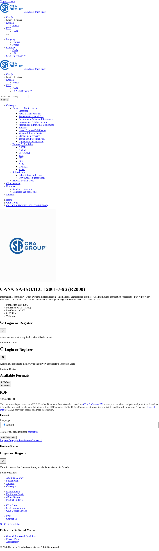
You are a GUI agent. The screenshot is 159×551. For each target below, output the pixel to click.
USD (8, 28)
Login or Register (14, 453)
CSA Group (24, 152)
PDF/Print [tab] (5, 382)
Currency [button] (10, 47)
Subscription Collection (30, 175)
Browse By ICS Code (23, 180)
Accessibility (12, 541)
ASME (22, 147)
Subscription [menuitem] (18, 172)
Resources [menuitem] (11, 186)
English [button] (10, 22)
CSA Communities (15, 508)
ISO (21, 161)
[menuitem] (89, 110)
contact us (33, 432)
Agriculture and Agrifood (31, 141)
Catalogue (11, 486)
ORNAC (23, 166)
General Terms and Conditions (21, 536)
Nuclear (22, 127)
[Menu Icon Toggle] (7, 34)
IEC (21, 158)
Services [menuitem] (10, 194)
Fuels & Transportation (30, 113)
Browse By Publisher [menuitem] (22, 144)
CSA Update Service (16, 510)
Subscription (12, 480)
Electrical (23, 110)
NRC (21, 164)
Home (9, 200)
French (15, 25)
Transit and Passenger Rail (32, 138)
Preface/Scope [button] (9, 446)
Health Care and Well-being (32, 130)
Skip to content (7, 1)
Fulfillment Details (15, 494)
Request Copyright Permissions (15, 440)
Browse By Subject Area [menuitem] (24, 108)
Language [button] (11, 39)
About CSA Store (15, 478)
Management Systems (29, 136)
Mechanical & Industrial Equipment (36, 124)
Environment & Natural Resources (35, 119)
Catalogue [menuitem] (11, 105)
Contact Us (36, 440)
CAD (15, 31)
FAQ (8, 516)
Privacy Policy (13, 539)
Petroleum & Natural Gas (31, 116)
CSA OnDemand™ (16, 56)
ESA (21, 155)
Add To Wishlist (8, 437)
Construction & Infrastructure (33, 122)
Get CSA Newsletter (10, 524)
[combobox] (14, 96)
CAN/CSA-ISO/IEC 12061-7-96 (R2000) (27, 205)
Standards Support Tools (24, 191)
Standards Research (22, 189)
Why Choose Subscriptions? (32, 177)
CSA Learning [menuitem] (13, 183)
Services (10, 483)
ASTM (22, 150)
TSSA (22, 169)
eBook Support (13, 497)
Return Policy (13, 491)
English (16, 42)
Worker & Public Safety (30, 133)
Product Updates (14, 500)
